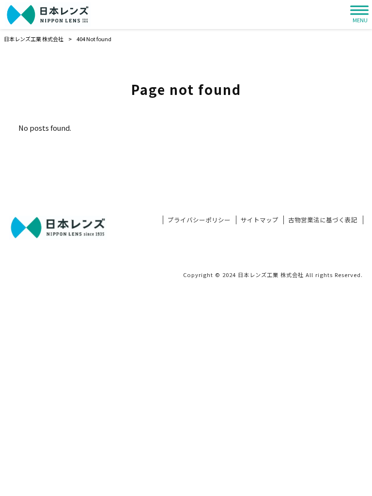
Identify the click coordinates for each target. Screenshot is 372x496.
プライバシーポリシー (199, 220)
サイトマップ (260, 220)
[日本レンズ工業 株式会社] (48, 14)
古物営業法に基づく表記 (322, 220)
